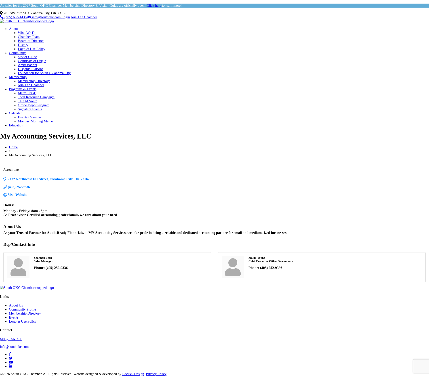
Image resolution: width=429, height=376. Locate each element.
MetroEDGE (27, 93)
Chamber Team (29, 37)
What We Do (27, 33)
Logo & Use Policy (31, 49)
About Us (16, 305)
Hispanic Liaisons (30, 69)
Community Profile (22, 309)
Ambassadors (27, 65)
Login (65, 17)
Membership (18, 77)
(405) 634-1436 (15, 17)
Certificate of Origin (32, 61)
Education (16, 125)
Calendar (15, 113)
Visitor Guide (27, 57)
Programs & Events (22, 89)
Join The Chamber (84, 17)
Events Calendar (29, 117)
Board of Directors (31, 41)
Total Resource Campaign (36, 97)
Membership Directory (34, 81)
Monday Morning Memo (35, 121)
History (23, 45)
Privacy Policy (156, 374)
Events (14, 317)
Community (17, 53)
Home (13, 147)
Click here (154, 5)
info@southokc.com (46, 17)
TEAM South (27, 101)
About (13, 29)
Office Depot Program (33, 105)
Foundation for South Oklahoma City (44, 73)
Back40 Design (133, 374)
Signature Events (30, 109)
